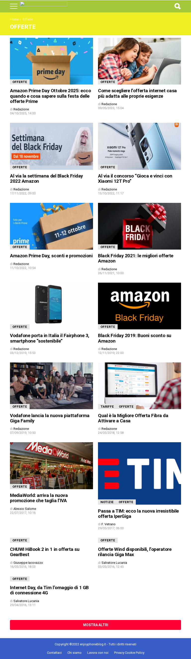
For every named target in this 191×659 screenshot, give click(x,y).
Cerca (177, 6)
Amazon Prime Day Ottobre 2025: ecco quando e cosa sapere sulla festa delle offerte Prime (50, 96)
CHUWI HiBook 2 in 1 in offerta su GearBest (44, 551)
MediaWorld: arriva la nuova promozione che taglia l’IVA (39, 497)
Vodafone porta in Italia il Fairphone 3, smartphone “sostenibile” (49, 338)
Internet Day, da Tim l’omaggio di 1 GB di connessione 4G (49, 590)
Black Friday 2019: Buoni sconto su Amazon (134, 338)
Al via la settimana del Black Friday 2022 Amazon (46, 178)
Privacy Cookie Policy (129, 653)
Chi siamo (74, 653)
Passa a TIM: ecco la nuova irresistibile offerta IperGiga (138, 513)
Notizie (107, 502)
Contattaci (54, 653)
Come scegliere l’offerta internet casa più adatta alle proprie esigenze (137, 93)
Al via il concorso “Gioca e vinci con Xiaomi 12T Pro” (135, 178)
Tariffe (107, 406)
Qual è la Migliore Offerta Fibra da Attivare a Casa (133, 418)
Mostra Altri (95, 625)
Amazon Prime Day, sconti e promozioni (51, 256)
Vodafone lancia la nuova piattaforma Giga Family (50, 418)
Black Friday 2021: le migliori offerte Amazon (135, 258)
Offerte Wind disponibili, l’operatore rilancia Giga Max (134, 551)
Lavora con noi (97, 653)
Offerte (19, 82)
